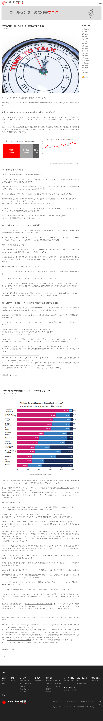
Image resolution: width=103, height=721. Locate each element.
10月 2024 (85, 29)
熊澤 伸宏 (5, 375)
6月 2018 (85, 73)
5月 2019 (85, 51)
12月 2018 (85, 61)
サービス (23, 678)
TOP (3, 673)
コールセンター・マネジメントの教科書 (38, 604)
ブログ (37, 678)
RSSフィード (88, 77)
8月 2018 (85, 68)
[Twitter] (4, 695)
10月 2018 (85, 63)
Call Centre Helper (65, 488)
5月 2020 (85, 41)
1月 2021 (85, 39)
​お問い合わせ (95, 678)
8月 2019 (85, 46)
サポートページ (69, 687)
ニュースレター (83, 678)
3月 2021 (85, 34)
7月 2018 (85, 70)
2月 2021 (85, 36)
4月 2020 (85, 44)
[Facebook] (2, 695)
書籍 (12, 678)
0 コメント (13, 29)
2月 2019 (85, 56)
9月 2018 (85, 65)
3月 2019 (85, 53)
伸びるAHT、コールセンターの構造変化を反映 (23, 26)
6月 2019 (85, 48)
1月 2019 (85, 58)
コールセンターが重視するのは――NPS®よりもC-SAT (27, 391)
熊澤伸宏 (5, 650)
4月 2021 (85, 32)
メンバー (67, 678)
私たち (4, 678)
